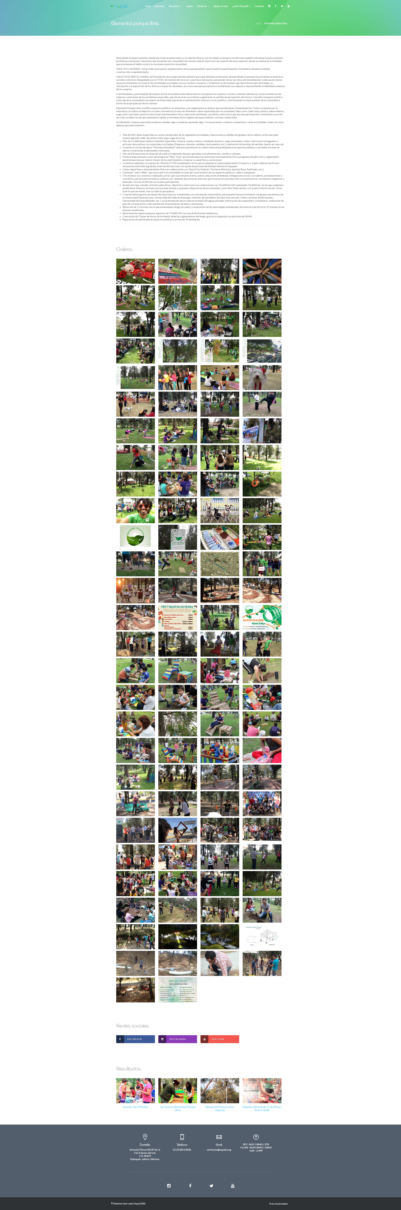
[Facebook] (276, 6)
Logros (189, 6)
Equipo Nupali (221, 6)
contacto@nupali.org (219, 1149)
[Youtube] (289, 6)
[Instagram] (269, 6)
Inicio (147, 6)
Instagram (177, 1039)
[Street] (135, 271)
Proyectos (174, 6)
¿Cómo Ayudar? (240, 6)
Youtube (218, 1039)
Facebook (134, 1039)
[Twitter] (282, 6)
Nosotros (160, 6)
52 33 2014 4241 (182, 1149)
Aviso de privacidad (278, 1203)
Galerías (202, 6)
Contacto (259, 6)
